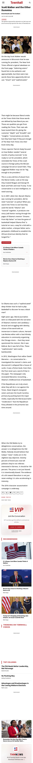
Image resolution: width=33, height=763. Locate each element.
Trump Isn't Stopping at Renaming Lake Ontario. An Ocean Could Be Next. (15, 617)
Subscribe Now (16, 531)
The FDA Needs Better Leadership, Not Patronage (14, 667)
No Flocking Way (8, 676)
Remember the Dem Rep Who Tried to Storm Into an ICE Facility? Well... (15, 740)
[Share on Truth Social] (6, 492)
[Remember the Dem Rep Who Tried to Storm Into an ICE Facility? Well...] (16, 729)
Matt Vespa (5, 592)
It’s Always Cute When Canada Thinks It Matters (15, 562)
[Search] (30, 2)
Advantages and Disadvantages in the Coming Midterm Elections (15, 684)
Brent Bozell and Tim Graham (10, 14)
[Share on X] (2, 492)
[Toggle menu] (3, 2)
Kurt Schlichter (6, 565)
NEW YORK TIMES (6, 500)
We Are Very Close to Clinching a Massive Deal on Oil (15, 589)
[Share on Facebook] (10, 492)
